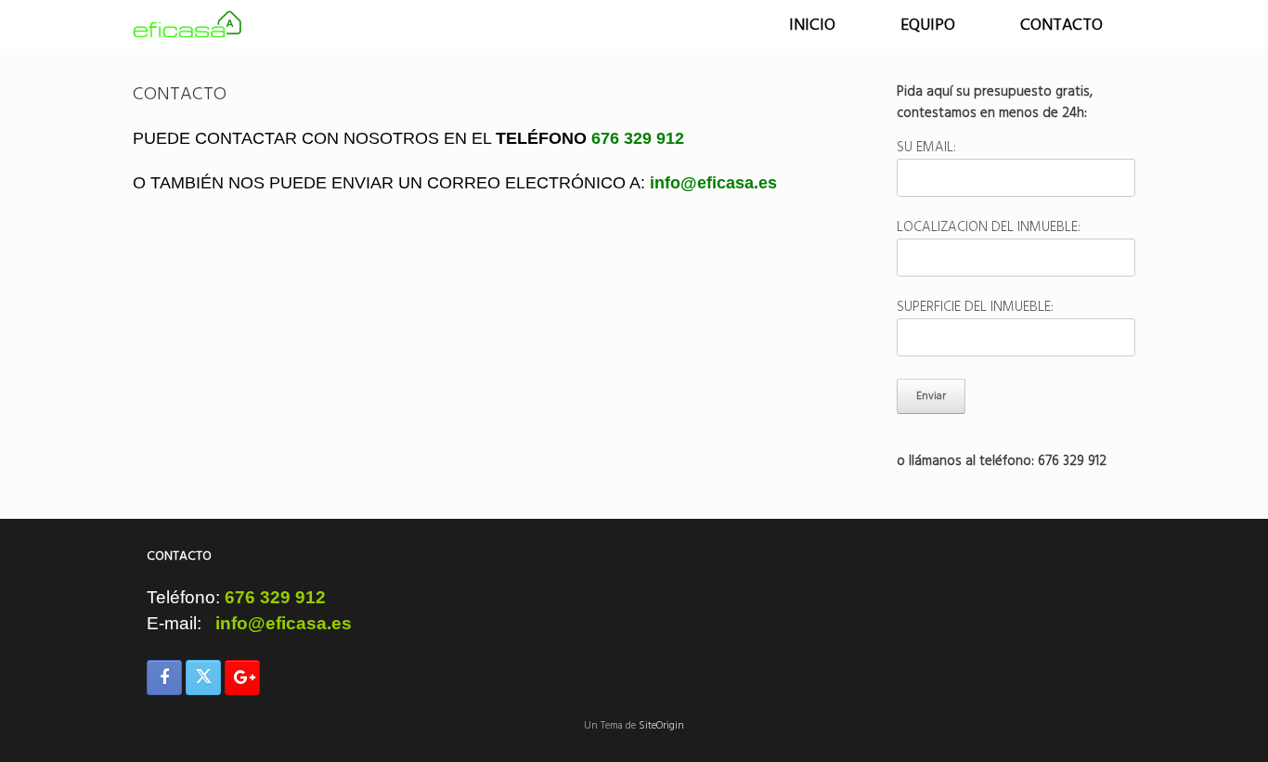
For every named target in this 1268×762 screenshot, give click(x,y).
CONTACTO (1061, 24)
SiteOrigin (661, 725)
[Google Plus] (242, 677)
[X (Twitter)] (203, 677)
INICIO (812, 24)
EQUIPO (927, 24)
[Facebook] (164, 677)
